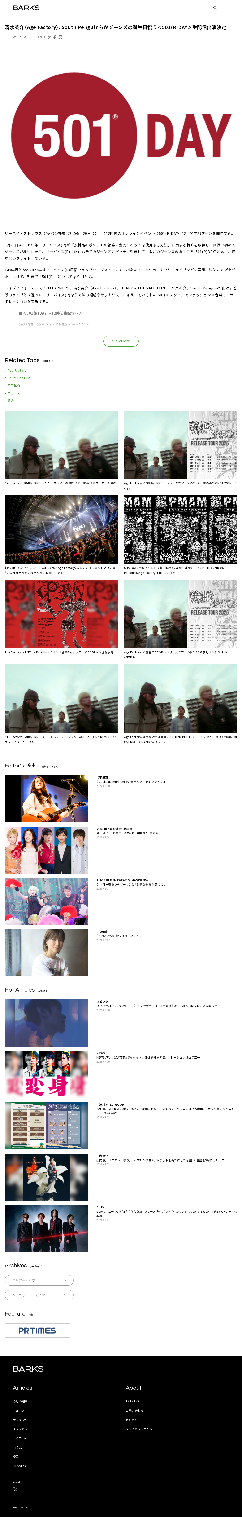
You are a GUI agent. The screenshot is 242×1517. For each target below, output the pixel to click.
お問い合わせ (135, 1410)
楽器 (16, 1457)
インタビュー (22, 1429)
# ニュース (12, 393)
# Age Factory (15, 370)
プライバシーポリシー (141, 1429)
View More (121, 341)
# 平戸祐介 (13, 385)
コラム (17, 1447)
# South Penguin (17, 378)
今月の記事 (20, 1401)
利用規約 (132, 1420)
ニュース (19, 1410)
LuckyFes (19, 1466)
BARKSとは (133, 1401)
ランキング (20, 1420)
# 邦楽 (9, 400)
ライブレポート (23, 1438)
